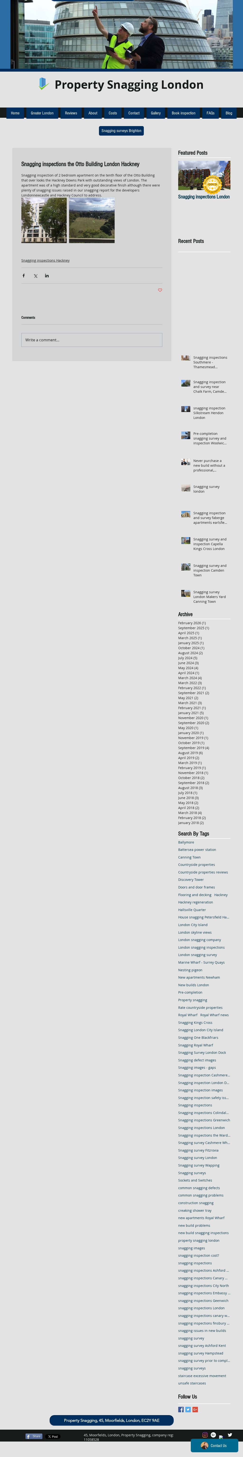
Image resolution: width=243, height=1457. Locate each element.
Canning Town (189, 857)
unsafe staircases (192, 1383)
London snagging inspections (201, 947)
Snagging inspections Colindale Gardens (204, 1112)
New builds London (193, 985)
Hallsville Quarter (192, 910)
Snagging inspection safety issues (204, 1097)
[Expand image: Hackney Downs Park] (91, 220)
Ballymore (186, 842)
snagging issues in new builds (202, 1330)
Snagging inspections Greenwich (204, 1120)
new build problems (194, 1225)
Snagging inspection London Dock (204, 1082)
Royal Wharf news (214, 1015)
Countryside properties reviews (203, 872)
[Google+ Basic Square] (195, 1409)
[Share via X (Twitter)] (35, 275)
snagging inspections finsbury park (204, 1323)
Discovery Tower (191, 879)
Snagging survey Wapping (199, 1165)
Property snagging (192, 1000)
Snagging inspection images (200, 1090)
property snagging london (199, 1240)
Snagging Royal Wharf (195, 1045)
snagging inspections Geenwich (203, 1300)
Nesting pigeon (190, 970)
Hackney (221, 895)
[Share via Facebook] (23, 275)
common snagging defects (199, 1188)
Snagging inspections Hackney (45, 260)
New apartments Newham (199, 977)
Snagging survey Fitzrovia (198, 1150)
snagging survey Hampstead (200, 1353)
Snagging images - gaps (197, 1067)
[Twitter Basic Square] (188, 1409)
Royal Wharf (187, 1015)
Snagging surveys (192, 1173)
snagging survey (191, 1338)
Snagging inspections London (201, 1127)
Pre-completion (190, 992)
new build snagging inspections (203, 1233)
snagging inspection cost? (198, 1255)
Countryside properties (196, 864)
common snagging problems (201, 1195)
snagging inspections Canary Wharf (204, 1278)
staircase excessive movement (202, 1376)
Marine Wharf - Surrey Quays (201, 962)
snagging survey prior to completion (204, 1360)
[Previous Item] (186, 175)
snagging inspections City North (203, 1285)
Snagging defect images (197, 1060)
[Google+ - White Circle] (213, 1434)
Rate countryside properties (200, 1007)
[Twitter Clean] (230, 1434)
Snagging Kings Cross (195, 1022)
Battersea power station (197, 849)
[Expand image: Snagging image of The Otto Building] (44, 220)
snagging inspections (195, 1263)
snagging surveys (192, 1368)
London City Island (193, 924)
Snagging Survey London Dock (202, 1052)
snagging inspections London (201, 1308)
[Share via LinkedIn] (47, 275)
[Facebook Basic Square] (181, 1409)
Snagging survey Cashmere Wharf (204, 1142)
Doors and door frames (196, 887)
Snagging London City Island (200, 1030)
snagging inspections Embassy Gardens (204, 1293)
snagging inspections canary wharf (204, 1315)
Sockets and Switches (195, 1180)
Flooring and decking (194, 895)
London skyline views (195, 932)
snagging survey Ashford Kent (202, 1345)
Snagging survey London (197, 1157)
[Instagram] (205, 1434)
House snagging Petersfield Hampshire (204, 917)
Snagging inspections (195, 1105)
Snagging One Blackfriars (198, 1037)
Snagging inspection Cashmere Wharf (204, 1075)
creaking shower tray (194, 1210)
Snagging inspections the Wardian (204, 1135)
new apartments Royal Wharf (201, 1218)
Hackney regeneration (195, 902)
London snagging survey (197, 954)
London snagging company (199, 939)
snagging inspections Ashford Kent (204, 1270)
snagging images (191, 1248)
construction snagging (196, 1203)
